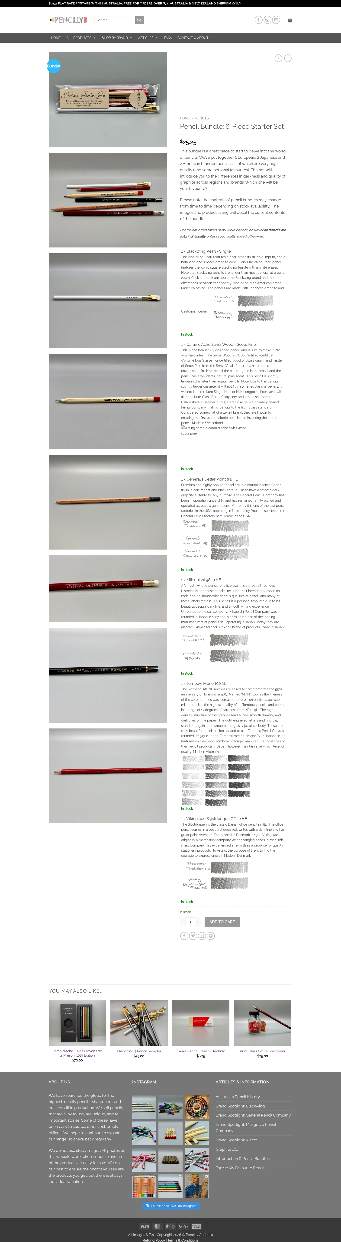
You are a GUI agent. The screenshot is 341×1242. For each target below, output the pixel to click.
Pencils (202, 118)
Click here (198, 278)
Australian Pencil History (238, 1096)
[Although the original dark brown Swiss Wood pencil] (170, 1133)
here (219, 516)
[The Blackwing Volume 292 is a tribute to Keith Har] (197, 1160)
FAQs (168, 38)
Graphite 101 (227, 1149)
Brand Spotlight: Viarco (236, 1140)
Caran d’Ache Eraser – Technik (201, 1051)
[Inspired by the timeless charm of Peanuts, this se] (170, 1186)
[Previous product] (288, 58)
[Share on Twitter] (193, 936)
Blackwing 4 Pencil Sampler (139, 1051)
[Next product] (278, 58)
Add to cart (222, 922)
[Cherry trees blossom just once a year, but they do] (144, 1160)
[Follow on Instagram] (268, 20)
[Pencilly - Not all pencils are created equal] (68, 20)
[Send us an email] (276, 20)
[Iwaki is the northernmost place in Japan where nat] (197, 1133)
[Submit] (139, 20)
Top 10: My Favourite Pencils (241, 1168)
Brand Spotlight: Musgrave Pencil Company (246, 1127)
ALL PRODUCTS (79, 38)
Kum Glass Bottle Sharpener (262, 1051)
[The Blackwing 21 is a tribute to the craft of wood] (170, 1160)
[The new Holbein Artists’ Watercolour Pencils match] (144, 1186)
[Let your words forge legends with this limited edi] (170, 1107)
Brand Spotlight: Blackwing (240, 1106)
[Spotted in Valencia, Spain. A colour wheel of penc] (197, 1107)
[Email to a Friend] (202, 936)
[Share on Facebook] (184, 936)
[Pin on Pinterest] (211, 936)
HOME (56, 38)
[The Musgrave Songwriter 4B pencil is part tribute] (144, 1107)
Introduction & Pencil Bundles (243, 1158)
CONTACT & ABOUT (193, 38)
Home (185, 118)
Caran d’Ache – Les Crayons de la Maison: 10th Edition (77, 1053)
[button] (290, 20)
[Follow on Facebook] (259, 20)
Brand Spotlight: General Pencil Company (253, 1115)
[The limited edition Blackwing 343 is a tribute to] (144, 1133)
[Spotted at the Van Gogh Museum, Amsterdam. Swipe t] (197, 1186)
